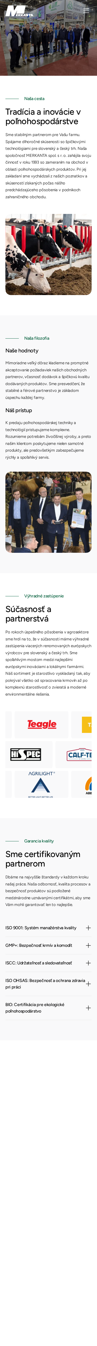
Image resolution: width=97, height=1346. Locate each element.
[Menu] (86, 10)
